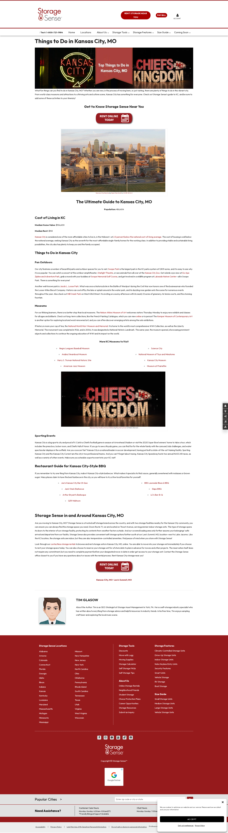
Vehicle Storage (162, 677)
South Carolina (81, 691)
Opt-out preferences (186, 826)
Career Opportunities (128, 703)
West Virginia (81, 713)
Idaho (41, 678)
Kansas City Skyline (102, 193)
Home (71, 32)
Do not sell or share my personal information (129, 827)
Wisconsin (79, 717)
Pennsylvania (81, 682)
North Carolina (81, 669)
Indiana (42, 687)
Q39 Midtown (74, 500)
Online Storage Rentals (129, 685)
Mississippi (43, 722)
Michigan (43, 713)
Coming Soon (181, 32)
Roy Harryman (121, 428)
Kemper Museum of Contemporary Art (174, 316)
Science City (156, 348)
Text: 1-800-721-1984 (51, 32)
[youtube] (118, 738)
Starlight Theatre (105, 273)
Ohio (77, 673)
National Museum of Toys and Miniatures (157, 354)
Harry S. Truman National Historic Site (74, 360)
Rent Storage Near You (135, 15)
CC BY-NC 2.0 (127, 193)
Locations (85, 32)
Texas (77, 700)
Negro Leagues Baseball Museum (74, 348)
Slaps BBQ (157, 489)
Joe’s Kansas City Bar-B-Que (74, 483)
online (138, 316)
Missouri (78, 651)
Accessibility (40, 827)
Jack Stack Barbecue (74, 489)
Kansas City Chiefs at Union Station (102, 428)
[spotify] (112, 738)
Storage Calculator (127, 664)
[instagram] (106, 738)
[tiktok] (125, 738)
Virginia (78, 709)
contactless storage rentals (63, 544)
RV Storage (160, 681)
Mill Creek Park (74, 294)
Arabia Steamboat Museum (74, 354)
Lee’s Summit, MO (123, 579)
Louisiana (43, 700)
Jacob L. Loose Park (69, 286)
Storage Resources (127, 707)
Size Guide (162, 32)
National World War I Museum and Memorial (88, 326)
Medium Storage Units (165, 703)
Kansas (42, 691)
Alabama (43, 651)
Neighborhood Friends (129, 690)
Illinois (41, 682)
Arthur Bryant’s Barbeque (74, 494)
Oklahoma (79, 678)
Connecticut (44, 664)
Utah (77, 704)
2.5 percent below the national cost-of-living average (137, 237)
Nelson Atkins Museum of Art (113, 312)
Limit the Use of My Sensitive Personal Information (86, 827)
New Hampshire (82, 655)
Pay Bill (161, 15)
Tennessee (80, 695)
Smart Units (160, 673)
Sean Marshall (116, 193)
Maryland (43, 704)
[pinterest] (131, 738)
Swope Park (113, 269)
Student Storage (126, 694)
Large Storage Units (164, 707)
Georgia (42, 673)
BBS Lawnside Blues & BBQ (156, 483)
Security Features (163, 668)
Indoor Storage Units (164, 659)
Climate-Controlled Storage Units (170, 650)
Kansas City (40, 237)
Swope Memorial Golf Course (104, 276)
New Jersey (80, 660)
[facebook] (99, 738)
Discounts (123, 650)
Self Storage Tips (126, 673)
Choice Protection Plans (130, 699)
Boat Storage (161, 686)
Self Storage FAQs (127, 668)
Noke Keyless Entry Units (166, 664)
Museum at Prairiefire (156, 366)
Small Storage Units (163, 699)
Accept (192, 819)
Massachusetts (46, 709)
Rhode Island (80, 687)
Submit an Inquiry (126, 712)
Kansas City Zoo (152, 273)
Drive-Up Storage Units (165, 655)
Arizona (42, 655)
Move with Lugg (126, 655)
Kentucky (43, 695)
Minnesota (44, 717)
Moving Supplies (126, 659)
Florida (42, 669)
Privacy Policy (200, 826)
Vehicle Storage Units (164, 712)
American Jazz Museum (74, 366)
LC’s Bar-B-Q (157, 494)
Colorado (43, 660)
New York (79, 664)
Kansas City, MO (104, 579)
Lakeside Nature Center (165, 276)
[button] (222, 802)
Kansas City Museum (156, 360)
